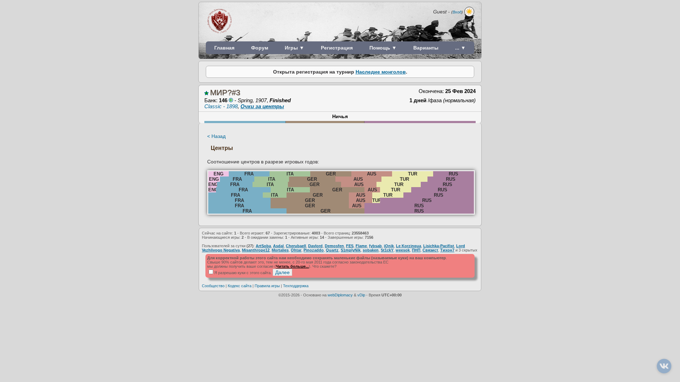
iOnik (389, 246)
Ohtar (296, 250)
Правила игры (267, 286)
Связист (430, 250)
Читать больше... (292, 266)
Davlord (315, 246)
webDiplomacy (340, 295)
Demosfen (334, 246)
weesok (403, 250)
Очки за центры (262, 106)
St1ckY (387, 250)
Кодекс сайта (239, 286)
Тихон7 (447, 250)
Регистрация (337, 48)
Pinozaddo (314, 250)
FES (349, 246)
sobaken (371, 250)
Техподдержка (295, 286)
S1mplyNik (351, 250)
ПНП (416, 250)
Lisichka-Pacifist (438, 246)
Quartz (332, 250)
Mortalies (280, 250)
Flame (361, 246)
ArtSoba (263, 246)
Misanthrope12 (256, 250)
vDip (361, 295)
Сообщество (213, 286)
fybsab (375, 246)
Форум (259, 48)
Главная (224, 48)
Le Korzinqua (408, 246)
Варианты (425, 48)
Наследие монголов (381, 72)
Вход (457, 12)
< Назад (216, 136)
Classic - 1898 (221, 106)
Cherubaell (296, 246)
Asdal (278, 246)
